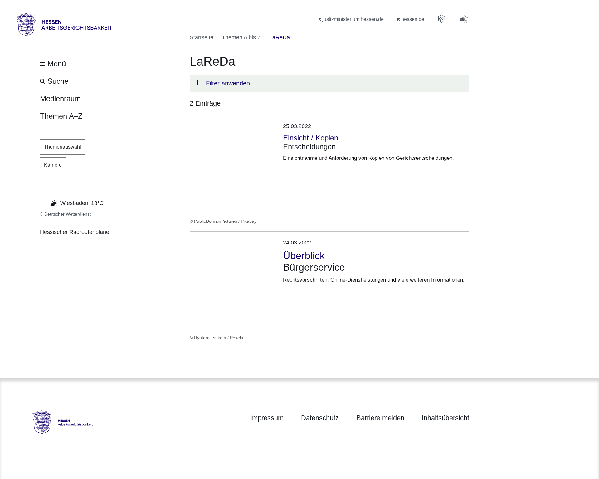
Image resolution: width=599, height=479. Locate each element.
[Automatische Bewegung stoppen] (43, 202)
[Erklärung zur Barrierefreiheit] (464, 19)
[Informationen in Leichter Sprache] (442, 19)
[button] (329, 83)
